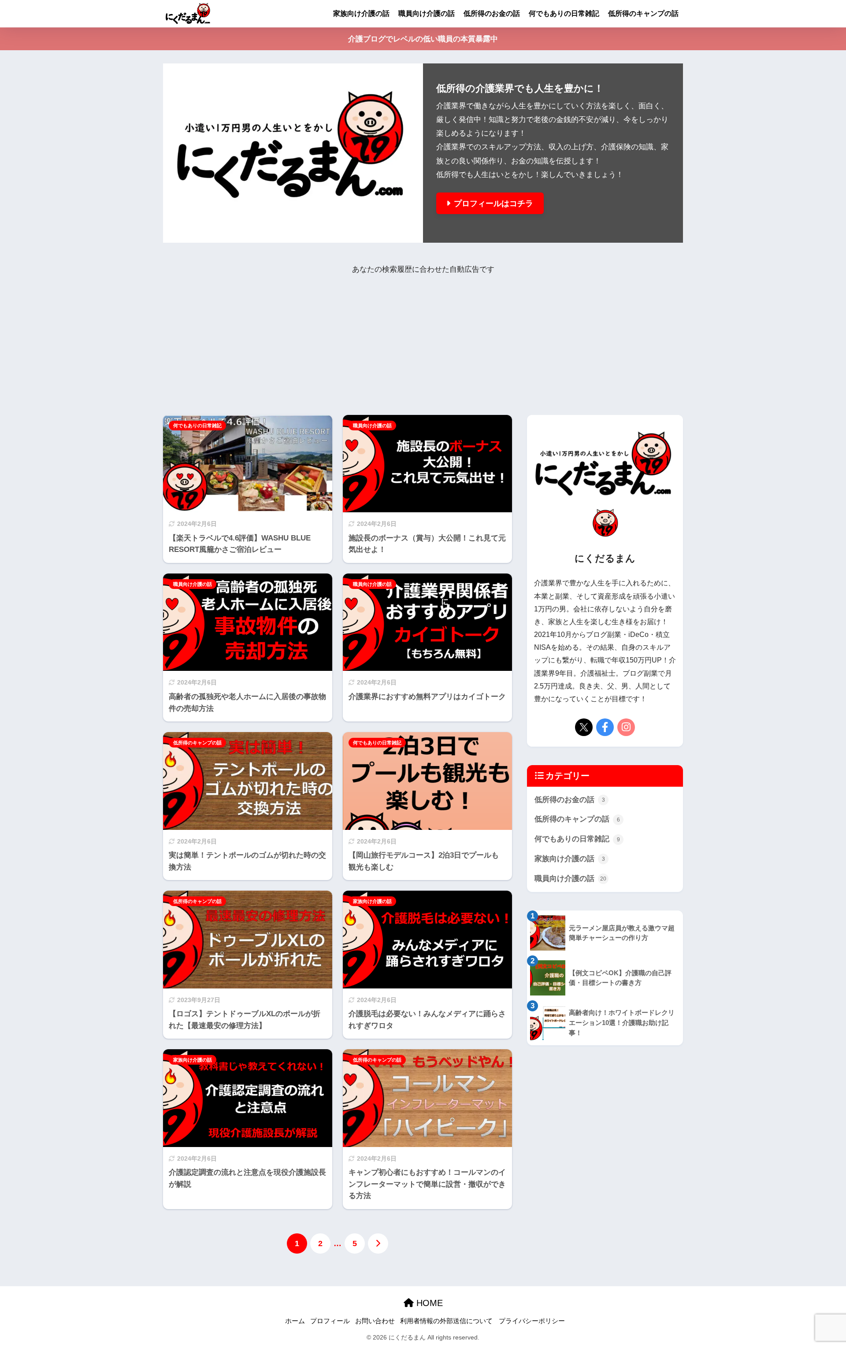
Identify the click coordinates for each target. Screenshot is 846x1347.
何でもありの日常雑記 (564, 13)
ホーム (295, 1321)
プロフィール (330, 1321)
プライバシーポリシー (532, 1321)
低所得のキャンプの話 (643, 13)
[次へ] (378, 1243)
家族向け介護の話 (361, 13)
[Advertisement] (423, 338)
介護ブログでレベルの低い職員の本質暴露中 (423, 39)
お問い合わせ (375, 1321)
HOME (428, 1303)
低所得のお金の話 (492, 13)
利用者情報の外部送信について (446, 1321)
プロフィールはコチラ (493, 203)
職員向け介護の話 (426, 13)
